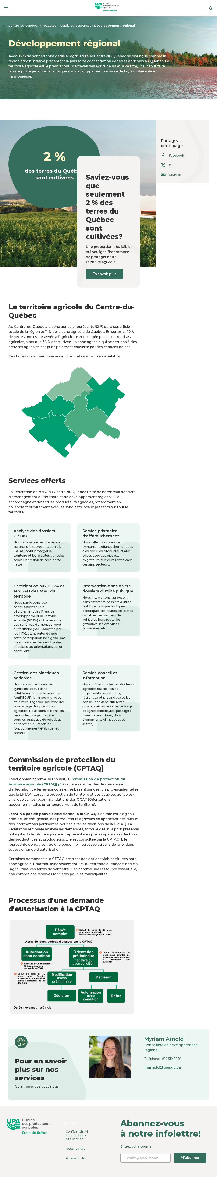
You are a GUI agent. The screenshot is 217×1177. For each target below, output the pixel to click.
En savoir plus (104, 274)
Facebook (176, 155)
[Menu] (6, 8)
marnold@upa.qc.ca (162, 1067)
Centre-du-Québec (23, 26)
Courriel (175, 174)
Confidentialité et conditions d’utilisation (77, 1135)
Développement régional (114, 26)
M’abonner (190, 1158)
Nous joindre (75, 1149)
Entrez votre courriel (160, 1152)
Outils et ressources (76, 26)
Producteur (49, 26)
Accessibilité (75, 1158)
